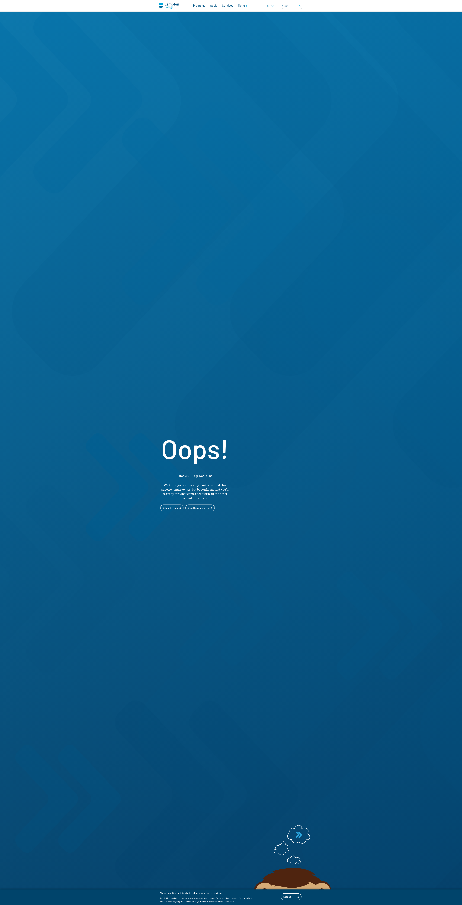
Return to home (170, 507)
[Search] (300, 6)
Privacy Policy (215, 901)
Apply (213, 5)
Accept (287, 896)
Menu (242, 5)
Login (269, 6)
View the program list (199, 507)
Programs (199, 5)
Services (227, 5)
